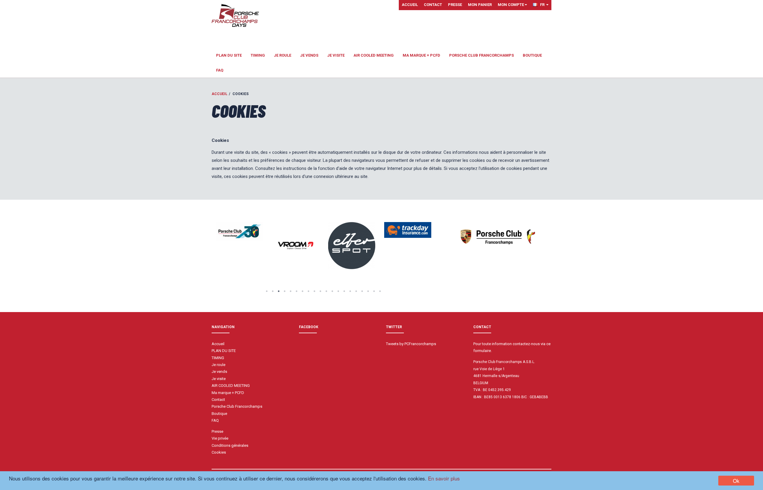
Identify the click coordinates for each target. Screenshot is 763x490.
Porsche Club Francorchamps (481, 55)
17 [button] (362, 291)
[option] (240, 231)
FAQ (219, 70)
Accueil (410, 4)
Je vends (309, 55)
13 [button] (338, 291)
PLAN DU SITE (229, 55)
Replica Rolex (485, 408)
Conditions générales (230, 445)
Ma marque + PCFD (421, 55)
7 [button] (302, 291)
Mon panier (480, 4)
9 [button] (314, 291)
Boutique (532, 55)
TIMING (258, 55)
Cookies (219, 452)
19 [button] (374, 291)
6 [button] (297, 291)
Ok (736, 480)
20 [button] (380, 291)
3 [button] (279, 291)
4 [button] (285, 291)
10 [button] (320, 291)
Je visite (336, 55)
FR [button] (543, 4)
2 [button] (273, 291)
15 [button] (350, 291)
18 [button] (368, 291)
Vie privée (220, 438)
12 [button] (332, 291)
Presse (455, 4)
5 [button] (291, 291)
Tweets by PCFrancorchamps (411, 344)
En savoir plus (444, 478)
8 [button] (308, 291)
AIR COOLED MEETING (373, 55)
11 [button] (326, 291)
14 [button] (344, 291)
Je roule (282, 55)
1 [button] (267, 291)
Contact (433, 4)
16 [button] (356, 291)
